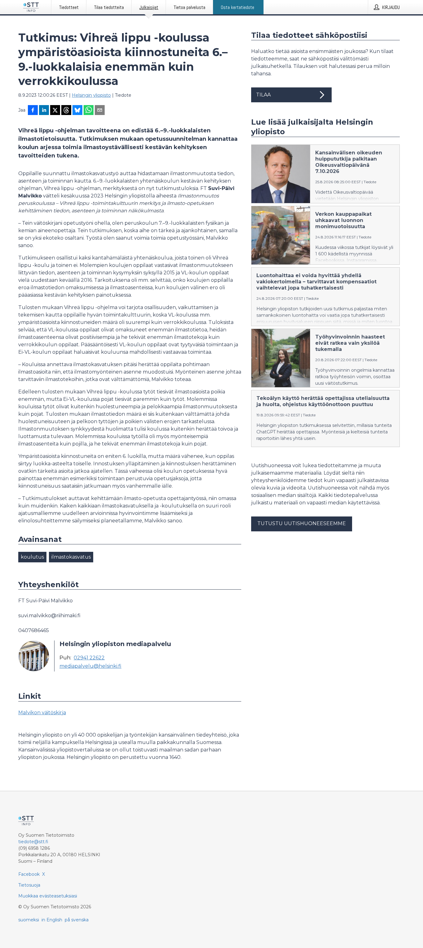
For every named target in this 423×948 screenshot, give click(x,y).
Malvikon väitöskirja (42, 712)
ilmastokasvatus (71, 557)
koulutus (32, 557)
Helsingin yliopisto (91, 95)
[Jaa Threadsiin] (66, 110)
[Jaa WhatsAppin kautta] (89, 110)
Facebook (29, 874)
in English (51, 920)
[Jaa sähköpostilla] (100, 110)
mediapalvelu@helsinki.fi (90, 666)
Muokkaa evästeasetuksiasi (47, 896)
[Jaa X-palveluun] (55, 110)
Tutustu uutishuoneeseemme (301, 523)
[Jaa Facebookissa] (33, 110)
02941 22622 (89, 658)
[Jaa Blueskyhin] (77, 110)
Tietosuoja (29, 885)
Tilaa (263, 95)
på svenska (77, 920)
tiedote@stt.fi (33, 841)
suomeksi (28, 920)
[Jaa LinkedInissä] (44, 110)
